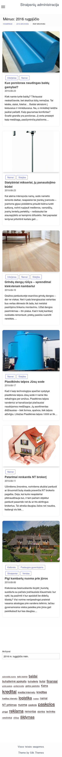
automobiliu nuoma (9, 676)
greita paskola (7, 686)
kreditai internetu (26, 692)
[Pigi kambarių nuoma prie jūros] (31, 541)
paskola (32, 704)
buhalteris (33, 681)
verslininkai (7, 717)
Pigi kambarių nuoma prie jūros (26, 578)
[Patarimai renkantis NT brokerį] (31, 446)
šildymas (27, 716)
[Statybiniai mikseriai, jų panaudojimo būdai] (31, 151)
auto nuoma (22, 676)
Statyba (22, 177)
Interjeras (11, 77)
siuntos (41, 711)
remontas (30, 711)
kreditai (9, 691)
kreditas (42, 692)
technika (50, 711)
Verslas (25, 573)
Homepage (7, 24)
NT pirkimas (9, 705)
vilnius (16, 717)
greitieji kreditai (19, 686)
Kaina (44, 685)
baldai (33, 676)
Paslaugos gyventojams (32, 567)
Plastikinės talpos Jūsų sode (25, 382)
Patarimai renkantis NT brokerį (25, 477)
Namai (24, 77)
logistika (25, 697)
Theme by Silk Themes (31, 752)
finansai (52, 681)
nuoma (22, 705)
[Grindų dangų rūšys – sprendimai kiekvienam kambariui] (31, 251)
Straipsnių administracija (39, 4)
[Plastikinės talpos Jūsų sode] (31, 350)
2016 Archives (22, 24)
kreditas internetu (9, 698)
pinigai (5, 711)
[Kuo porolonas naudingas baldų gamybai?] (31, 51)
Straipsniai (12, 573)
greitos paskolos (32, 685)
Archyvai (6, 651)
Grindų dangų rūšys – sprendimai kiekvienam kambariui (28, 284)
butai (42, 681)
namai (43, 698)
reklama (16, 711)
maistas (36, 698)
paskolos (46, 704)
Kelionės (11, 567)
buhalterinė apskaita (14, 681)
